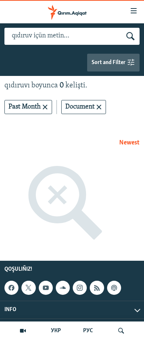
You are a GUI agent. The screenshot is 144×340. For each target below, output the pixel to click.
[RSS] (97, 288)
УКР (56, 331)
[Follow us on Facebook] (11, 288)
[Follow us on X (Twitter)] (28, 288)
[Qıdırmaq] (121, 330)
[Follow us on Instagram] (80, 288)
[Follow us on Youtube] (46, 288)
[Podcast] (114, 288)
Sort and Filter (109, 63)
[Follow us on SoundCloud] (63, 288)
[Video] (23, 330)
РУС (88, 331)
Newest (129, 143)
